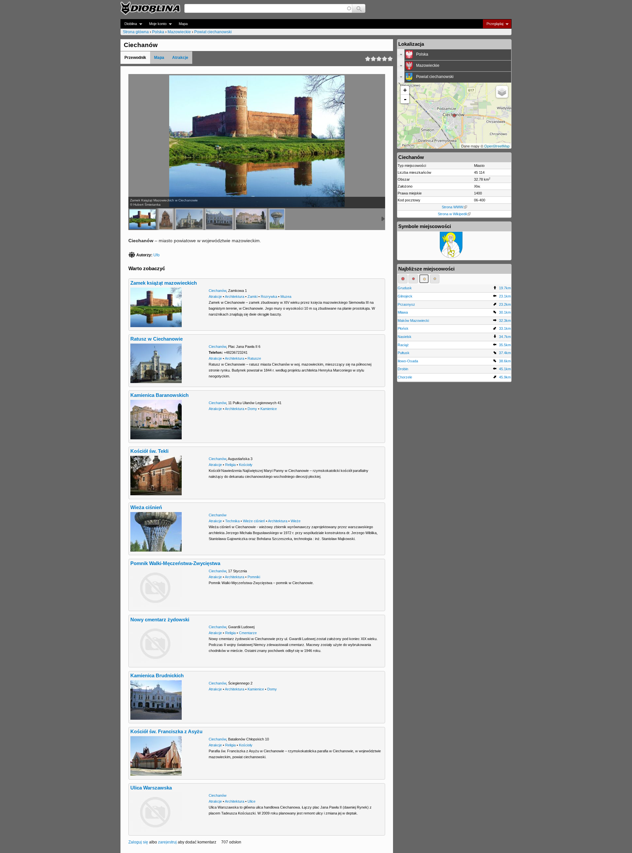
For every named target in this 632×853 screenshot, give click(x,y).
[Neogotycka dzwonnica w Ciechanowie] (165, 219)
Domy (252, 409)
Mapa (183, 24)
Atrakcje (180, 57)
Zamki (252, 296)
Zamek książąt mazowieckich (163, 283)
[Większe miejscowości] (424, 278)
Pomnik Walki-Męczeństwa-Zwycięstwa (175, 563)
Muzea (285, 296)
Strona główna (136, 32)
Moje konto (156, 24)
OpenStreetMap (497, 145)
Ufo (156, 255)
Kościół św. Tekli (149, 451)
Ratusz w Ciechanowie (156, 339)
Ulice (251, 801)
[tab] (454, 54)
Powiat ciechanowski (213, 32)
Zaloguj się (138, 842)
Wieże (296, 521)
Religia (230, 465)
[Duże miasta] (403, 278)
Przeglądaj (493, 24)
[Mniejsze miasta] (413, 278)
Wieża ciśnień (146, 507)
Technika (232, 521)
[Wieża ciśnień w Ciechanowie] (277, 219)
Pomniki (254, 577)
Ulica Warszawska (151, 787)
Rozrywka (269, 296)
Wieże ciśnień (254, 521)
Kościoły (245, 465)
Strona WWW (452, 207)
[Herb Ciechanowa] (451, 257)
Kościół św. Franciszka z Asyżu (166, 731)
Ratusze (254, 358)
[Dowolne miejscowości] (434, 278)
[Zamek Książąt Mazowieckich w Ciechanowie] (142, 219)
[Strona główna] (150, 8)
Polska (158, 32)
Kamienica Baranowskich (159, 395)
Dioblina (128, 24)
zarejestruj (167, 842)
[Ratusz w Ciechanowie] (189, 219)
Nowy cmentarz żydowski (159, 619)
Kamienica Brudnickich (157, 675)
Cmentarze (248, 633)
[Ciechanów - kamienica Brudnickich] (219, 219)
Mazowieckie (179, 32)
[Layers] (502, 92)
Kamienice (268, 409)
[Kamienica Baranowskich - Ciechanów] (251, 219)
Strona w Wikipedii (452, 214)
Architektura (234, 296)
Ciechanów (217, 291)
